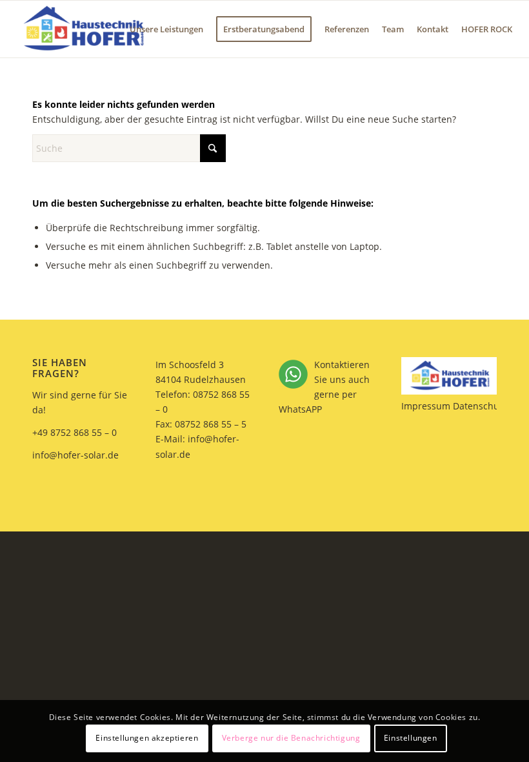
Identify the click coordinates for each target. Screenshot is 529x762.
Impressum (425, 406)
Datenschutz (480, 406)
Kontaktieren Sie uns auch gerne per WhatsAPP (324, 386)
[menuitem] (166, 29)
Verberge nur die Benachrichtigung (291, 737)
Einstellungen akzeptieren (146, 737)
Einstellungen (410, 737)
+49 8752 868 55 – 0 (74, 432)
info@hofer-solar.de (75, 455)
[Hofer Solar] (82, 29)
